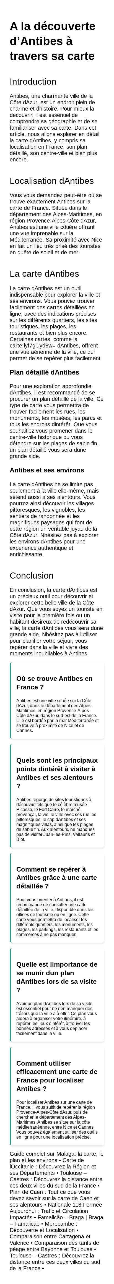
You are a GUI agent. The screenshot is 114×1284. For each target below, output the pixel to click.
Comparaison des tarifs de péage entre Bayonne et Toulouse (54, 1246)
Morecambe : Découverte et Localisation (43, 1227)
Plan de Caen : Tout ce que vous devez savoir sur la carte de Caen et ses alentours (54, 1198)
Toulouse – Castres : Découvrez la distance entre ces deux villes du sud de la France (56, 1179)
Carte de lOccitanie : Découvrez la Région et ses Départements (53, 1166)
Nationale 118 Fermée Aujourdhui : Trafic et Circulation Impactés (56, 1211)
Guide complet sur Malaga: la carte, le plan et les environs (56, 1157)
